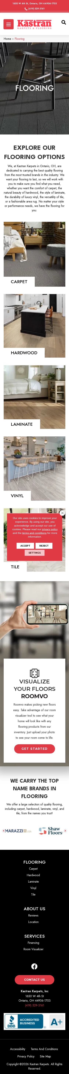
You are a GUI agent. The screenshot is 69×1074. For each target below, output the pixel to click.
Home (7, 39)
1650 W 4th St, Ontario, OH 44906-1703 (35, 3)
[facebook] (34, 966)
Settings (35, 552)
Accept (25, 545)
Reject (44, 545)
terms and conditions (34, 532)
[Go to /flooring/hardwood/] (34, 326)
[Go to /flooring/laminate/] (34, 397)
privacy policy (50, 529)
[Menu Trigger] (8, 24)
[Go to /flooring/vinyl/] (34, 468)
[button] (34, 748)
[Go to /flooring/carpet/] (34, 254)
